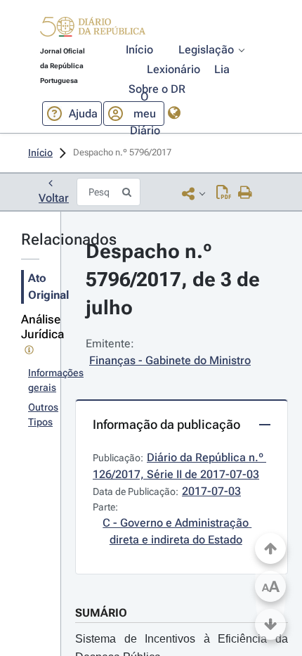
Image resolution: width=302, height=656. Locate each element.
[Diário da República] (92, 30)
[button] (92, 29)
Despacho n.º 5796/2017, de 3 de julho (175, 279)
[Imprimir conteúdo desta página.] (245, 193)
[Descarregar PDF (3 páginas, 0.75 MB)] (223, 193)
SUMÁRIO (101, 612)
